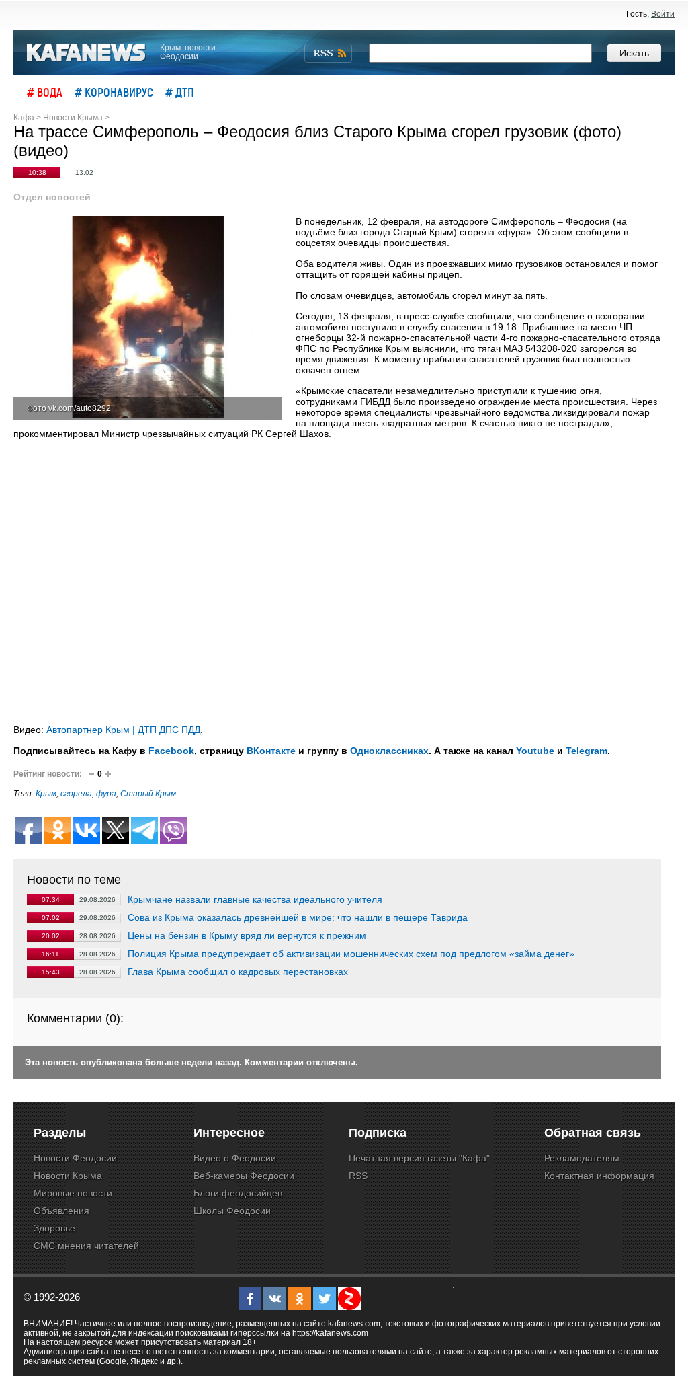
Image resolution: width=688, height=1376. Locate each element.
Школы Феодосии (232, 1210)
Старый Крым (148, 793)
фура (106, 793)
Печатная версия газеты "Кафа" (419, 1158)
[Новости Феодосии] (86, 53)
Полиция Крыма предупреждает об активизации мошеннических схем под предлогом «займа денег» (351, 953)
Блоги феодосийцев (238, 1193)
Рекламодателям (581, 1158)
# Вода (44, 92)
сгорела (76, 793)
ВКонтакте (271, 750)
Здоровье (54, 1228)
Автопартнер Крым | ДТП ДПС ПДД (123, 729)
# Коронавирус (114, 92)
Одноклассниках (389, 750)
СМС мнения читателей (86, 1245)
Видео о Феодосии (235, 1158)
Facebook (171, 750)
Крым (46, 793)
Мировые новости (73, 1193)
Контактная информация (599, 1175)
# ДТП (179, 92)
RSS (358, 1175)
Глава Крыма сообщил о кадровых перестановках (238, 971)
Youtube (535, 750)
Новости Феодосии (75, 1158)
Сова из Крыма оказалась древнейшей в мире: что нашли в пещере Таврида (298, 917)
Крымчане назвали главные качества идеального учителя (255, 899)
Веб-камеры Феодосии (244, 1175)
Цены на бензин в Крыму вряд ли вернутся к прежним (247, 935)
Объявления (61, 1210)
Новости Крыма (68, 1175)
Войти (663, 14)
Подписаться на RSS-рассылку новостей (328, 53)
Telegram (586, 750)
